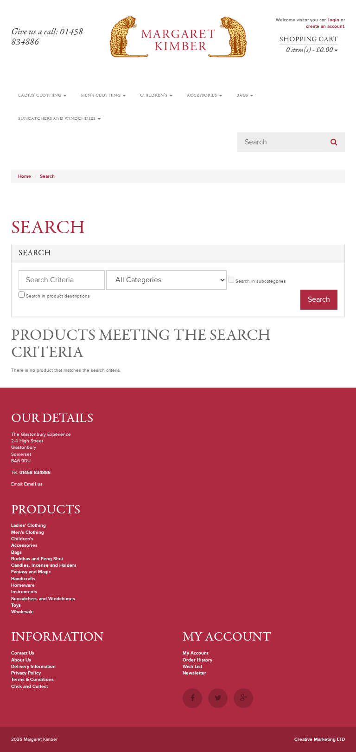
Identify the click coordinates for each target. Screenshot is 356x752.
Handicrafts (23, 579)
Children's (154, 95)
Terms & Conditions (32, 679)
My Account (195, 653)
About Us (21, 660)
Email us (33, 484)
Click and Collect (29, 686)
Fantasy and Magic (31, 572)
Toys (16, 605)
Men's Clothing (101, 95)
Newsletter (194, 673)
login (333, 20)
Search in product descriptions (57, 296)
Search (47, 176)
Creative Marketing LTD (319, 739)
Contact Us (22, 653)
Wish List (192, 666)
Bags (242, 95)
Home (24, 176)
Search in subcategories (260, 281)
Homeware (23, 585)
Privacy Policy (26, 673)
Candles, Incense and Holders (43, 565)
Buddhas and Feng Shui (37, 559)
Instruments (24, 592)
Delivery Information (33, 666)
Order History (197, 660)
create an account (325, 26)
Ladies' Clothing (40, 95)
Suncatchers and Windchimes (57, 119)
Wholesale (22, 612)
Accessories (202, 95)
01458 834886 (35, 472)
